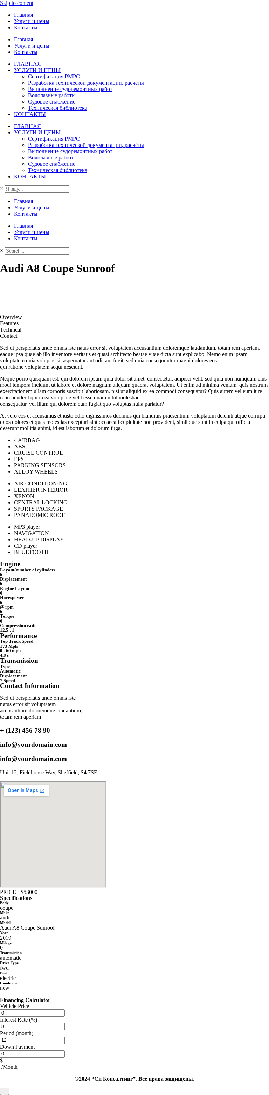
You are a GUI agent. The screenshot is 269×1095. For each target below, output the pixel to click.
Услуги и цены (31, 21)
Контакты (25, 27)
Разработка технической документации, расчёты (86, 83)
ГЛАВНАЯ (27, 64)
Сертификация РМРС (54, 76)
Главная (23, 15)
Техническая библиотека (57, 108)
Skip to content (16, 3)
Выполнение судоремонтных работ (70, 89)
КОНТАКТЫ (30, 114)
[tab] (134, 317)
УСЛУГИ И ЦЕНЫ (37, 70)
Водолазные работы (52, 95)
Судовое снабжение (51, 102)
